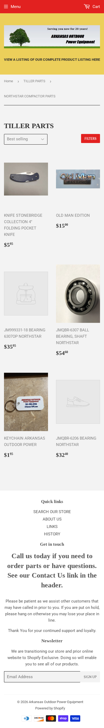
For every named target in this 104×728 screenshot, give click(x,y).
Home (8, 81)
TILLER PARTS (34, 81)
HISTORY (52, 534)
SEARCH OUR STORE (52, 511)
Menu (16, 6)
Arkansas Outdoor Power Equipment (56, 702)
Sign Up (90, 677)
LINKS (52, 526)
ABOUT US (52, 519)
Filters (91, 139)
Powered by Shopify (50, 708)
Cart (95, 6)
